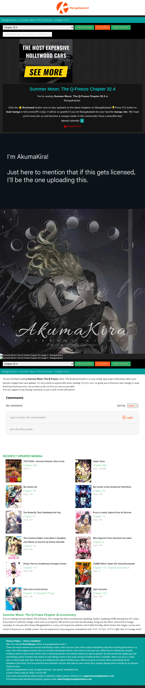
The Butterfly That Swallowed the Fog (41, 512)
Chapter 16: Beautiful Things (38, 593)
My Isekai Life (30, 487)
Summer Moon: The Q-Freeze (35, 371)
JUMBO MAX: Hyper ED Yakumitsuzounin (114, 564)
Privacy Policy (13, 641)
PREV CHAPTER (84, 27)
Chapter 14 (29, 546)
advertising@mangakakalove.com (74, 679)
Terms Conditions (32, 641)
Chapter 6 (98, 542)
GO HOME (103, 27)
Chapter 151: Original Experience (111, 567)
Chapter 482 (100, 465)
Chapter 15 (99, 516)
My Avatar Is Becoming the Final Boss (112, 487)
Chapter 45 (99, 490)
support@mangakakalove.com (98, 676)
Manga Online (9, 371)
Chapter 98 (29, 490)
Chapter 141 (30, 567)
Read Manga (29, 644)
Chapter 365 (30, 465)
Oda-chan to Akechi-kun (35, 589)
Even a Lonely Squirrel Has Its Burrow (112, 512)
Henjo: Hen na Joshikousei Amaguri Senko (44, 564)
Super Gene (99, 461)
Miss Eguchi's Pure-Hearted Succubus (112, 538)
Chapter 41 (29, 516)
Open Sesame (100, 589)
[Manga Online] (72, 7)
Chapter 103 (100, 593)
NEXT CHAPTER (121, 27)
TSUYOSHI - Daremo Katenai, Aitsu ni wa (43, 461)
